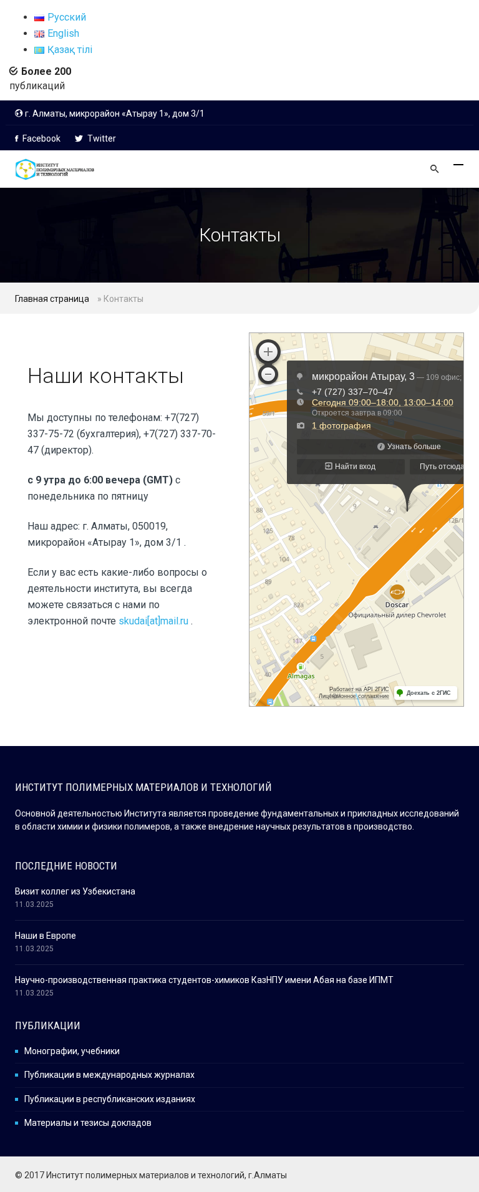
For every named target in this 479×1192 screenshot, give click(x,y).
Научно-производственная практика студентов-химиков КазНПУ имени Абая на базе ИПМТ (204, 980)
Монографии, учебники (72, 1051)
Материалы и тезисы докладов (88, 1123)
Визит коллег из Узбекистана (75, 891)
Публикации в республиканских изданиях (109, 1099)
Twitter (100, 138)
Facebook (40, 138)
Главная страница (52, 299)
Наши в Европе (45, 936)
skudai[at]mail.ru (155, 621)
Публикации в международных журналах (109, 1075)
